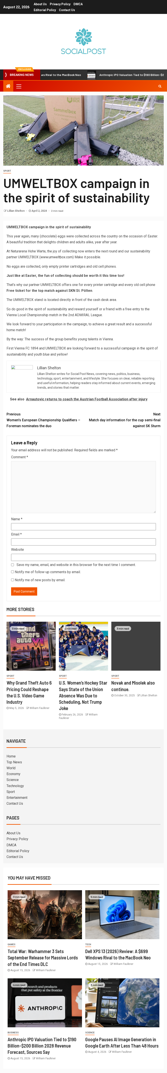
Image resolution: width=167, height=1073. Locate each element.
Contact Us (67, 10)
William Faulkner (39, 708)
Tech (88, 944)
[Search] (160, 86)
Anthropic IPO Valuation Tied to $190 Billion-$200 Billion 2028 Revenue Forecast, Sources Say (42, 1045)
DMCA (78, 4)
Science (13, 780)
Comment (19, 457)
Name (16, 519)
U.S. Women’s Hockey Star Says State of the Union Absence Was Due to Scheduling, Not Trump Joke (83, 695)
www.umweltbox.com (56, 257)
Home (11, 756)
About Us (40, 4)
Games (11, 944)
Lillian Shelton (16, 210)
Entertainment (17, 798)
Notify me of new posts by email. (40, 580)
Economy (13, 774)
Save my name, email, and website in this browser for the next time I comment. (76, 565)
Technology (15, 786)
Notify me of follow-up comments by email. (48, 572)
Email (16, 534)
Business (13, 1032)
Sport (7, 171)
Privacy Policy (60, 4)
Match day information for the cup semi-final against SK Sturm (124, 420)
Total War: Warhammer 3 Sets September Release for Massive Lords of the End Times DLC (43, 957)
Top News (14, 762)
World (11, 768)
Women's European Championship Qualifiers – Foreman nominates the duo (43, 420)
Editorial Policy (45, 10)
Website (17, 549)
